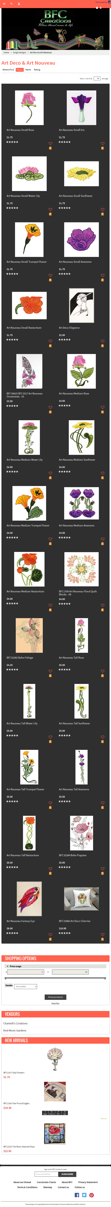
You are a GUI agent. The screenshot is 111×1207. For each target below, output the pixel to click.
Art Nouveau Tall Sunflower (74, 723)
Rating (37, 69)
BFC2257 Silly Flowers (13, 1072)
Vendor (9, 985)
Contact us (63, 1187)
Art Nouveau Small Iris (71, 130)
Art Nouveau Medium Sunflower (77, 459)
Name (28, 69)
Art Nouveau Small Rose (20, 130)
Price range (15, 966)
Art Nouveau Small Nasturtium (24, 327)
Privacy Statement (88, 1182)
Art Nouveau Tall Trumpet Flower (25, 789)
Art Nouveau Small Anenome (75, 262)
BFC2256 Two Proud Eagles (16, 1103)
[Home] (55, 19)
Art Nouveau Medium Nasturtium (25, 591)
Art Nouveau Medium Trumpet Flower (28, 525)
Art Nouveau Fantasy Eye (21, 921)
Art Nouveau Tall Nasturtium (23, 855)
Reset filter (55, 1003)
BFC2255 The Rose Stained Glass (19, 1146)
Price (19, 69)
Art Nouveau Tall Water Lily (22, 723)
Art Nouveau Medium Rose (74, 393)
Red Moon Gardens (14, 1030)
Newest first (8, 69)
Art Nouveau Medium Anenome (76, 525)
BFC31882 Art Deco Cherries (74, 921)
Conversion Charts (46, 1182)
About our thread (22, 1182)
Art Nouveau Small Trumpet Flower (27, 262)
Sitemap (47, 1187)
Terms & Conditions (27, 1187)
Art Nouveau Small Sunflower (75, 196)
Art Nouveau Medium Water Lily (25, 459)
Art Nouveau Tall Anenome (74, 789)
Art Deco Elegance (69, 327)
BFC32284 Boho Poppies (72, 855)
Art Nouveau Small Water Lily (23, 196)
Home (6, 52)
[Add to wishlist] (50, 143)
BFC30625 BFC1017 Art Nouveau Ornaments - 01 (24, 395)
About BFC (67, 1182)
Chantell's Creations (15, 1023)
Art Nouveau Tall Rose (71, 657)
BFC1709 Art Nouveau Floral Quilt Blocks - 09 (78, 593)
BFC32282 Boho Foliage (20, 657)
